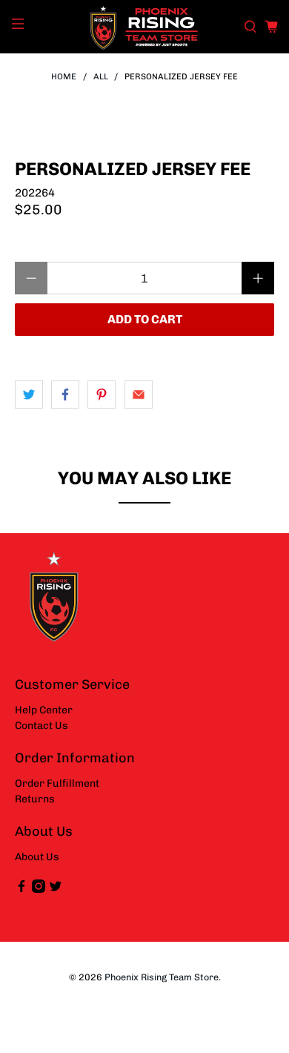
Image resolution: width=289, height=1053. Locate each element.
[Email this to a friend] (138, 394)
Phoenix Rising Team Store (161, 977)
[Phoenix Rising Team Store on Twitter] (55, 889)
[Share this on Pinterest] (101, 394)
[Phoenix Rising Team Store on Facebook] (21, 889)
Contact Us (41, 725)
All (100, 77)
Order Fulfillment (57, 783)
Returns (35, 799)
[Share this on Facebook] (65, 394)
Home (63, 77)
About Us (37, 857)
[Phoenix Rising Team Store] (145, 27)
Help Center (44, 710)
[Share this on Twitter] (29, 394)
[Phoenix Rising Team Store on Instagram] (38, 889)
